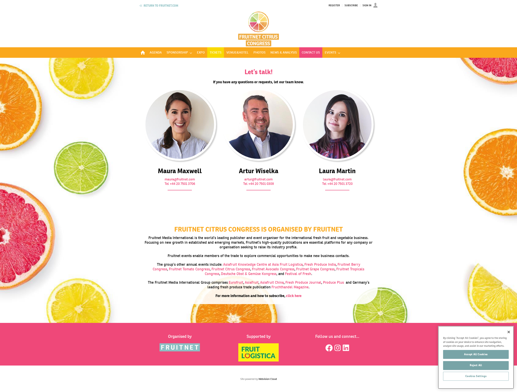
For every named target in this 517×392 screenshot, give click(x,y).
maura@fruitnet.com (180, 179)
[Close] (508, 332)
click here (294, 295)
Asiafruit (251, 282)
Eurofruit (236, 282)
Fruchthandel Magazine (290, 287)
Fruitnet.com (161, 5)
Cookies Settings (476, 376)
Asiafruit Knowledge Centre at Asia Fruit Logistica (263, 264)
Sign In (367, 5)
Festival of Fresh (298, 273)
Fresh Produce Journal (303, 282)
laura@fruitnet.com (337, 179)
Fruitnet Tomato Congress (189, 269)
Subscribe (351, 5)
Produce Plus (333, 282)
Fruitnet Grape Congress (315, 269)
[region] (476, 357)
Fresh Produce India (320, 264)
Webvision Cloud (267, 379)
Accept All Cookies (476, 354)
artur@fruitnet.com (258, 179)
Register (334, 5)
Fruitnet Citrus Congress (230, 269)
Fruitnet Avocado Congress (273, 269)
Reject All (476, 365)
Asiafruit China (272, 282)
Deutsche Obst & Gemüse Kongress (248, 273)
